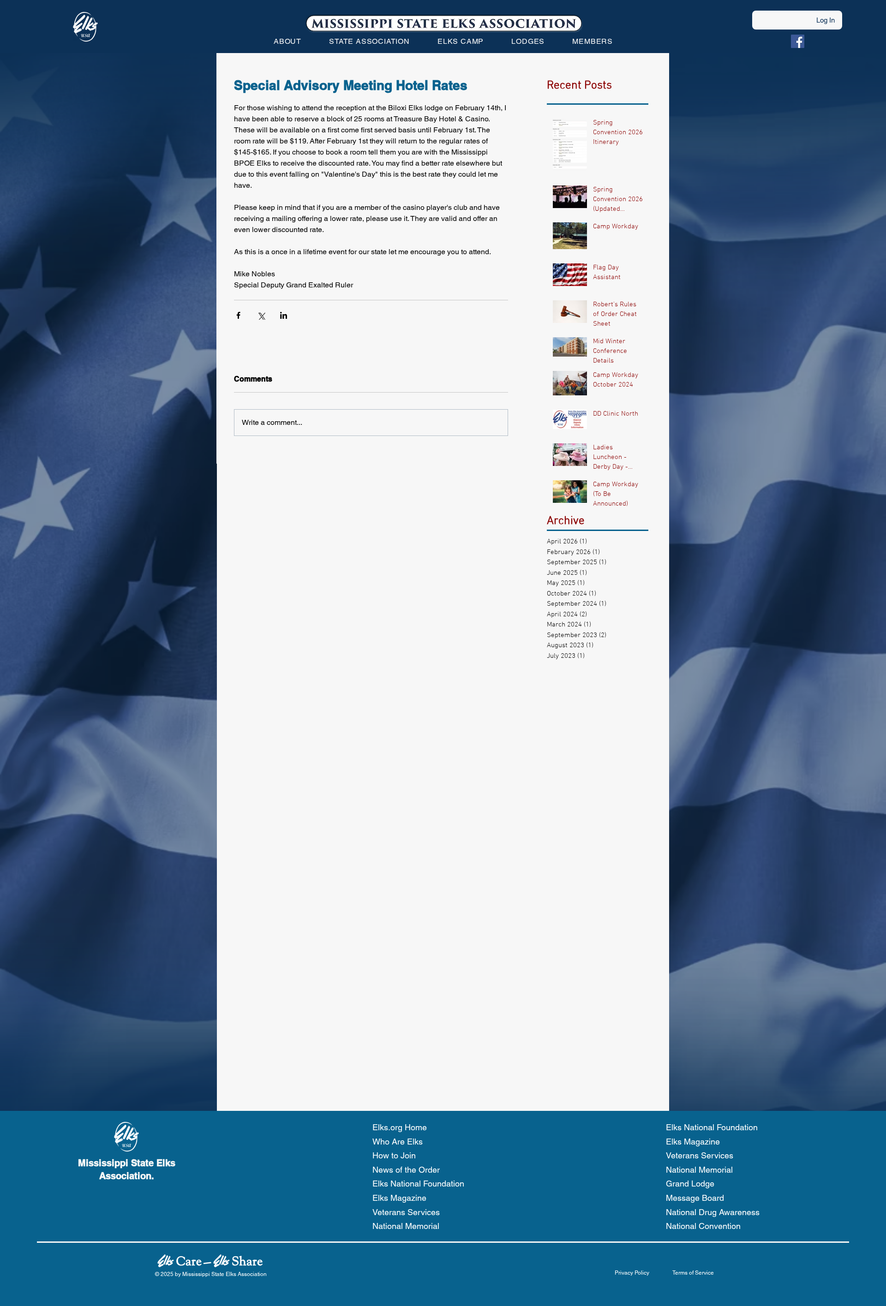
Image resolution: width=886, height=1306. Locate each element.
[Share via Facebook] (238, 315)
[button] (287, 41)
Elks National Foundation (418, 1183)
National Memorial (405, 1226)
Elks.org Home (399, 1127)
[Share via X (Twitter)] (261, 315)
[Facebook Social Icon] (797, 41)
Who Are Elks (397, 1141)
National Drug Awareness (713, 1212)
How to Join (394, 1155)
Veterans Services (406, 1212)
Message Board (695, 1198)
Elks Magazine (399, 1198)
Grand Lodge (690, 1183)
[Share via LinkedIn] (283, 315)
